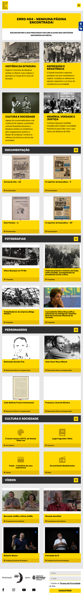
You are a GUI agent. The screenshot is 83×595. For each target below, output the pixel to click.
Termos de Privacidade (70, 583)
